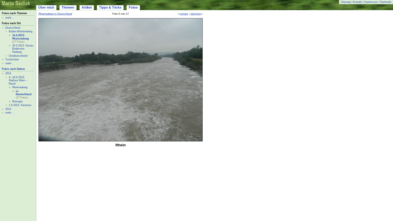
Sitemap (346, 1)
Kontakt (357, 1)
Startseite (385, 1)
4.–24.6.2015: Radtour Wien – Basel (18, 80)
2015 (8, 73)
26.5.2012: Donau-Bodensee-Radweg (23, 48)
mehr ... (10, 17)
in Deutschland (24, 93)
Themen (68, 7)
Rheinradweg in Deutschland (55, 13)
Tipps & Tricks (110, 7)
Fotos (133, 7)
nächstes (195, 13)
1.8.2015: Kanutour (20, 105)
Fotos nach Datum (13, 68)
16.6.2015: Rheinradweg (20, 37)
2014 (8, 108)
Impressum (371, 1)
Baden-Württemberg (20, 31)
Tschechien (12, 59)
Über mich (46, 7)
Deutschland (12, 27)
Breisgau (17, 101)
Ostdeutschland (18, 55)
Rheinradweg (19, 87)
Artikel (87, 7)
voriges (184, 13)
